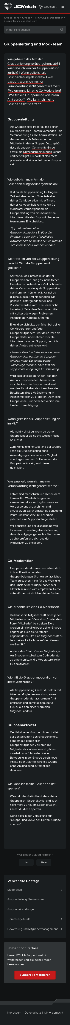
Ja (26, 862)
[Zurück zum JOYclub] (20, 6)
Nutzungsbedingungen (37, 151)
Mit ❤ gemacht (53, 1012)
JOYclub (26, 18)
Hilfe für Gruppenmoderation (48, 18)
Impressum (14, 1012)
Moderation (14, 889)
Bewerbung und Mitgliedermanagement (32, 929)
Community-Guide (43, 147)
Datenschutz (33, 1012)
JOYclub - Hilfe (11, 18)
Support (41, 217)
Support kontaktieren (35, 974)
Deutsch (49, 6)
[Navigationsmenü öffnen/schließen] (62, 6)
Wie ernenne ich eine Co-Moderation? (34, 90)
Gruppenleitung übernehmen (25, 899)
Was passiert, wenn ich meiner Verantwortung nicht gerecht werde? (33, 82)
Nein (44, 862)
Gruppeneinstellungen (21, 909)
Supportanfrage (38, 519)
